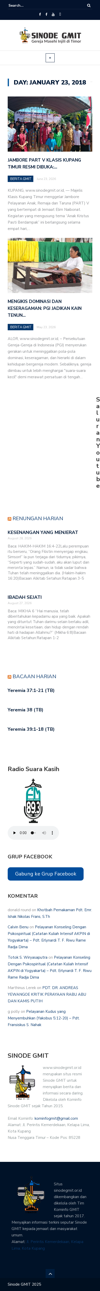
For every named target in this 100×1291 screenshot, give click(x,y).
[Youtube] (53, 14)
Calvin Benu (18, 927)
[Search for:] (24, 5)
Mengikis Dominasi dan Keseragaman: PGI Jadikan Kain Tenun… (45, 308)
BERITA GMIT (21, 179)
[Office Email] (60, 14)
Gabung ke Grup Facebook (45, 873)
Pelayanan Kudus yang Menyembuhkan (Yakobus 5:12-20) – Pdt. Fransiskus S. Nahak (44, 1018)
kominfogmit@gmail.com (56, 1118)
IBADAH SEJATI (25, 597)
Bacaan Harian (34, 676)
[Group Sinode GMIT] (40, 14)
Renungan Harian (38, 518)
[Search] (89, 5)
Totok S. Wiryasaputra (27, 957)
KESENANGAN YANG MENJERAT (43, 532)
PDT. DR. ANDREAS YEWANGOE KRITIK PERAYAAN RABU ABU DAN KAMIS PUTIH (47, 994)
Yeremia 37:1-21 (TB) (31, 690)
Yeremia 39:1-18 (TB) (31, 729)
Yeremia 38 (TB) (25, 710)
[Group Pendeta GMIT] (46, 14)
